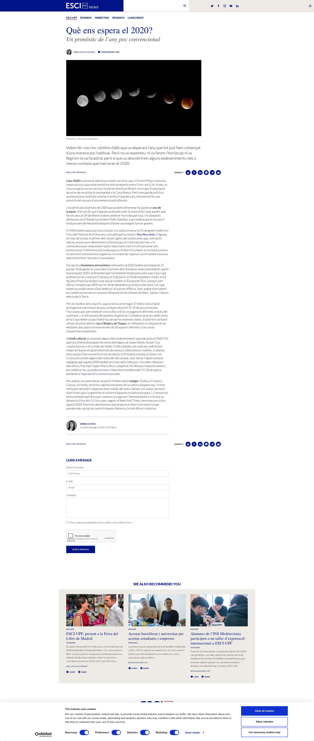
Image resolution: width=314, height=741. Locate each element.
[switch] (116, 732)
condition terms (124, 522)
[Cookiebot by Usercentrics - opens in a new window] (43, 734)
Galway (71, 385)
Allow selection (264, 721)
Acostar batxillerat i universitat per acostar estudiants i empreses (156, 636)
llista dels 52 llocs (89, 400)
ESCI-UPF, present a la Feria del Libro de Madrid (92, 636)
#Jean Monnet (81, 666)
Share (84, 672)
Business (86, 17)
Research (118, 17)
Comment (71, 495)
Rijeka (144, 381)
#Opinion (81, 172)
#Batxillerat (133, 662)
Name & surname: (75, 467)
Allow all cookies (264, 710)
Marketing (102, 17)
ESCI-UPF (71, 17)
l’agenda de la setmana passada (100, 373)
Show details (192, 732)
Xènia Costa (79, 52)
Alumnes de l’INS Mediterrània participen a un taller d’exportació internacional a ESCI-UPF (218, 638)
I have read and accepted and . (100, 522)
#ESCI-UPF (71, 172)
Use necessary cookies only (264, 732)
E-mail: (69, 481)
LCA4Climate (136, 17)
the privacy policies (102, 522)
